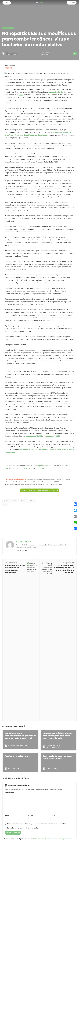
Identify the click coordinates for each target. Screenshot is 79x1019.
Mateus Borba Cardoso (57, 92)
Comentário (10, 793)
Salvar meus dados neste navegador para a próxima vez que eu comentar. (36, 824)
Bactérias (24, 501)
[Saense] (39, 3)
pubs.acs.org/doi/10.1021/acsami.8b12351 (43, 436)
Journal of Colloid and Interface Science (31, 135)
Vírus (5, 505)
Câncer (32, 501)
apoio (21, 94)
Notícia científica (8, 28)
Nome (7, 815)
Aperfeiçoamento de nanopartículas (11, 501)
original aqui (41, 468)
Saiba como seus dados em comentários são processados (52, 839)
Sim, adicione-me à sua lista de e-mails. (22, 828)
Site (53, 815)
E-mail (31, 815)
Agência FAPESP (11, 54)
